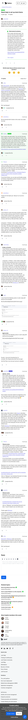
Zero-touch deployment (6, 680)
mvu (6, 634)
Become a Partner (5, 667)
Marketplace (4, 664)
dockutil (21, 88)
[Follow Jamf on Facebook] (13, 648)
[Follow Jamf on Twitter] (1, 648)
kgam (4, 295)
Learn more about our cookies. (16, 710)
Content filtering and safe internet (9, 701)
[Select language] (17, 3)
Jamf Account (4, 671)
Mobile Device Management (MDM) (9, 683)
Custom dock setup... (6, 607)
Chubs (6, 617)
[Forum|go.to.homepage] (8, 3)
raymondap (6, 244)
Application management (7, 685)
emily (4, 83)
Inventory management (6, 687)
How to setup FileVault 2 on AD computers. (11, 591)
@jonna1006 (6, 85)
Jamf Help (3, 655)
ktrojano (7, 622)
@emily (18, 413)
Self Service (4, 692)
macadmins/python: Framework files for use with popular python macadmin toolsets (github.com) (13, 174)
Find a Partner (4, 669)
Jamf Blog (3, 662)
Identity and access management (9, 694)
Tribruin (5, 162)
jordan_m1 (5, 210)
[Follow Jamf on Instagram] (10, 648)
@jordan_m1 (16, 282)
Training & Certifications (6, 657)
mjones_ (5, 133)
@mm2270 (3, 538)
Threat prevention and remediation (9, 699)
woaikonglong (8, 630)
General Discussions (6, 7)
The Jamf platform (5, 678)
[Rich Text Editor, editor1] (14, 568)
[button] (3, 3)
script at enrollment (5, 90)
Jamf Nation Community (6, 660)
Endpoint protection (5, 696)
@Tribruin (7, 425)
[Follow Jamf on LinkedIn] (4, 648)
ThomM (7, 626)
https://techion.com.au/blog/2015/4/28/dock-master (13, 149)
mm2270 (5, 410)
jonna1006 (5, 19)
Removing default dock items (8, 587)
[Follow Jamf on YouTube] (7, 648)
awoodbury (6, 116)
